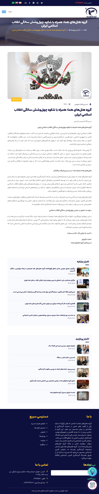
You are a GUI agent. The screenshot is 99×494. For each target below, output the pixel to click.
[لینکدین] (33, 3)
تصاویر (43, 431)
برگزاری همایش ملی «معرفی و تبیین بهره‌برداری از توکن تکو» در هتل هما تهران (49, 280)
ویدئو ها (42, 436)
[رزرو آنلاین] (92, 485)
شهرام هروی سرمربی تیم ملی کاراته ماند (61, 346)
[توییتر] (41, 3)
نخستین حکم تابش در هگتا (66, 357)
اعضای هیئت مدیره (38, 423)
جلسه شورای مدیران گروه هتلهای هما (62, 392)
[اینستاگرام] (37, 3)
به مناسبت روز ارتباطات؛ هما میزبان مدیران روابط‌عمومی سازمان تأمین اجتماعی (49, 315)
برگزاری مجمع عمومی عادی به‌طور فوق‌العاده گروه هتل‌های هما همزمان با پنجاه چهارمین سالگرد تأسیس (42, 270)
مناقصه (42, 444)
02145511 (79, 3)
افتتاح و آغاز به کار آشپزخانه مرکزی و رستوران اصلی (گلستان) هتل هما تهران (50, 304)
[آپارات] (25, 3)
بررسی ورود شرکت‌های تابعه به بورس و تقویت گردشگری (56, 369)
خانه (85, 30)
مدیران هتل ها (39, 427)
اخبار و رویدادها (74, 30)
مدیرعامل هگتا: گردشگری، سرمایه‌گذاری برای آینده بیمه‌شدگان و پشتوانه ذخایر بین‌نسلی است (44, 292)
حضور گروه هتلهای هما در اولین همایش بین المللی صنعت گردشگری (52, 381)
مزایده (43, 440)
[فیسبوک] (29, 3)
